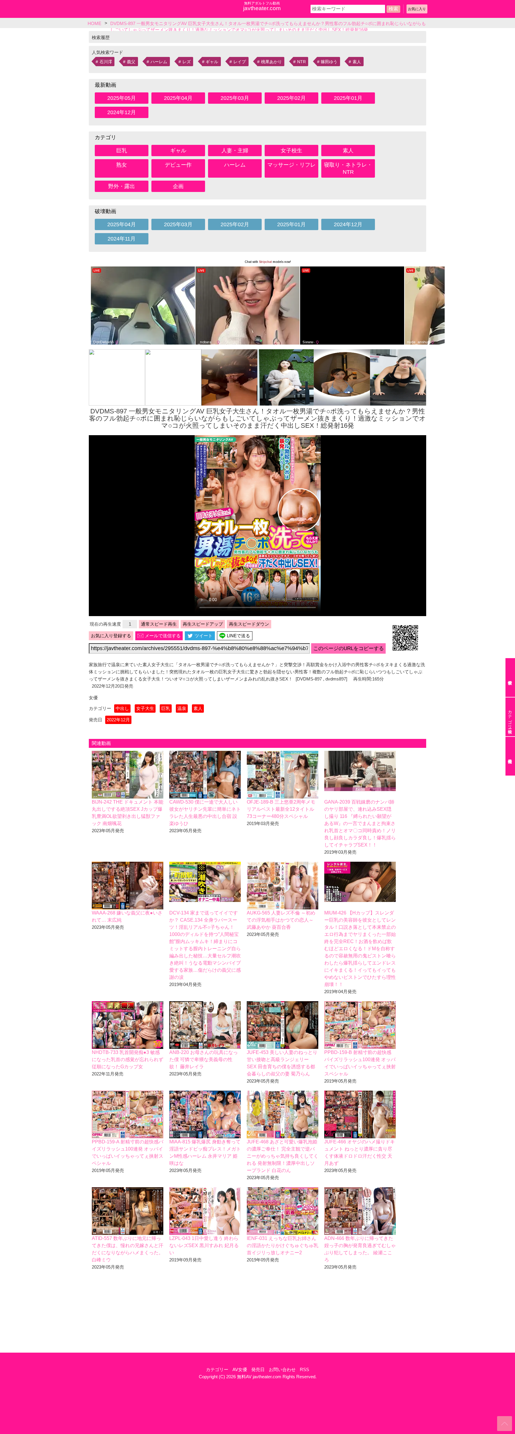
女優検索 (510, 677)
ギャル (212, 61)
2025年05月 (121, 98)
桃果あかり (271, 61)
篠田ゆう (329, 61)
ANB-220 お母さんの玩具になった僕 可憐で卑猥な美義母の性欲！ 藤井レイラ (203, 1059)
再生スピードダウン (249, 624)
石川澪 (106, 61)
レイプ (239, 61)
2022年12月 (118, 719)
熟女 (121, 165)
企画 (178, 186)
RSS (304, 1369)
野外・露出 (121, 186)
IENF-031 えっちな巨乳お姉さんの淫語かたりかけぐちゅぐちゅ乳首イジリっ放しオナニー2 (282, 1245)
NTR (301, 61)
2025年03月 (235, 98)
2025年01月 (348, 98)
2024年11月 (122, 239)
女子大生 (145, 708)
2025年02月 (291, 98)
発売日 (258, 1369)
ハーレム (159, 61)
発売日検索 (510, 756)
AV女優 (239, 1369)
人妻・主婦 (234, 151)
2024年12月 (121, 112)
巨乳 (121, 151)
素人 (357, 61)
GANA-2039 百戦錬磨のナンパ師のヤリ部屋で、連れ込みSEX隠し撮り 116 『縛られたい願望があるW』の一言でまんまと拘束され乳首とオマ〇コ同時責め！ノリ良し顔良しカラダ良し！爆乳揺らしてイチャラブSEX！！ (360, 823)
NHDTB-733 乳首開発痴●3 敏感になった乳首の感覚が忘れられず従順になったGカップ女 (127, 1059)
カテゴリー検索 (510, 716)
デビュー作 (178, 165)
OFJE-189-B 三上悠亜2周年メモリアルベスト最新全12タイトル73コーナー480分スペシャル (281, 809)
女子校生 (291, 151)
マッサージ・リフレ (291, 165)
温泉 (181, 708)
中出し (122, 708)
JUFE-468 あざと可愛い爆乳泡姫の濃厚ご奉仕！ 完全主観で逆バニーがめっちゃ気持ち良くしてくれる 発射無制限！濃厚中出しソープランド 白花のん (282, 1156)
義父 (131, 61)
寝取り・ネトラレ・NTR (348, 168)
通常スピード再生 (159, 624)
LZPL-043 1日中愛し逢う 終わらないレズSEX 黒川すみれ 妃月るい (204, 1245)
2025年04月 (178, 98)
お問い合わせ (282, 1369)
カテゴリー (217, 1369)
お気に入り (417, 9)
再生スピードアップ (203, 624)
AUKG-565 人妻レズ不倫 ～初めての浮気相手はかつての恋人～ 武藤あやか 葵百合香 (281, 920)
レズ (186, 61)
